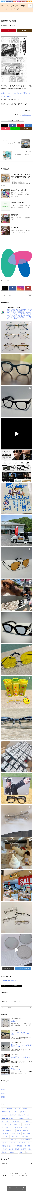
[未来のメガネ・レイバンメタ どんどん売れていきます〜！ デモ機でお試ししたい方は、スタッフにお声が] (16, 401)
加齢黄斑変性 (18, 1146)
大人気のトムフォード (16, 1069)
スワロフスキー (15, 1133)
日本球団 (27, 1146)
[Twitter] (4, 125)
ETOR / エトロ (27, 1109)
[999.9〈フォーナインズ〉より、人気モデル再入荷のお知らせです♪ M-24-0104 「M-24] (16, 724)
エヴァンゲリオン (15, 1124)
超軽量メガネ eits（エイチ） (19, 1021)
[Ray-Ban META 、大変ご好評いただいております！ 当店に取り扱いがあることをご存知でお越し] (16, 369)
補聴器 (3, 1089)
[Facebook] (12, 125)
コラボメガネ (26, 1124)
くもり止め (5, 1121)
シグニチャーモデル (22, 1130)
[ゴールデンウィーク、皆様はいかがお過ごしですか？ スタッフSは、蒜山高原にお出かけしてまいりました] (16, 595)
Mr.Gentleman (25, 1112)
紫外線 (11, 1149)
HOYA (15, 1112)
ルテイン (4, 1143)
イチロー (4, 1124)
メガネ (3, 1086)
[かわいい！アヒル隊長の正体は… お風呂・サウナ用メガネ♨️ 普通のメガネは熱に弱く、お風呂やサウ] (16, 692)
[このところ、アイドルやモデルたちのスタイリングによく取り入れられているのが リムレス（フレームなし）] (16, 917)
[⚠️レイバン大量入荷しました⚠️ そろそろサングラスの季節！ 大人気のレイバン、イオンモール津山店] (16, 756)
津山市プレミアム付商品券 (19, 190)
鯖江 (21, 1152)
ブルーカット (25, 1136)
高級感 (4, 1152)
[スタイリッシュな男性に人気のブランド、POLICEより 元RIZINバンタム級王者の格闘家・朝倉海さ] (16, 788)
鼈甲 (27, 1152)
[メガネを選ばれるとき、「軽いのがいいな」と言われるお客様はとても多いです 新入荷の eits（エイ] (16, 337)
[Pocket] (5, 128)
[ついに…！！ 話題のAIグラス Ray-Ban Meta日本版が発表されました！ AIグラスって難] (16, 466)
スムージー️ (14, 227)
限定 (30, 1149)
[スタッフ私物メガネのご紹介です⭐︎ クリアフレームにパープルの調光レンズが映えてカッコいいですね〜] (16, 821)
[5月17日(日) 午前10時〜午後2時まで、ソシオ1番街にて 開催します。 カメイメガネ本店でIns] (16, 498)
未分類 (3, 1097)
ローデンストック (24, 1143)
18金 (3, 1109)
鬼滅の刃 (12, 1152)
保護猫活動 (14, 215)
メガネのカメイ (26, 115)
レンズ (13, 1143)
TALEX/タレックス (24, 1118)
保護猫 (4, 1146)
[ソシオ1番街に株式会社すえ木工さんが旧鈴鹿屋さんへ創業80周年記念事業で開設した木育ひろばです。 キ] (16, 853)
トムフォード (26, 1133)
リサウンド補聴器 (25, 1139)
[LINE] (15, 128)
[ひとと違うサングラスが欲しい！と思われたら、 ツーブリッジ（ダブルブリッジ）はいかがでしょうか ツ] (16, 563)
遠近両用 (23, 1149)
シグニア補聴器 (6, 1130)
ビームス (4, 1136)
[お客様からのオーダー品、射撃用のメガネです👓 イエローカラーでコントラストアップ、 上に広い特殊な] (16, 659)
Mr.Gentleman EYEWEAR (9, 1115)
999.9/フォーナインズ (13, 1109)
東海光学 (4, 1149)
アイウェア (26, 1121)
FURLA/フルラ (6, 1112)
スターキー (5, 1133)
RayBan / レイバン (24, 1115)
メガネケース (13, 1139)
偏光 (10, 1146)
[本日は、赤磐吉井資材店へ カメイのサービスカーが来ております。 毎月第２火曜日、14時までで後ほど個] (16, 530)
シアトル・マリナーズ (21, 1127)
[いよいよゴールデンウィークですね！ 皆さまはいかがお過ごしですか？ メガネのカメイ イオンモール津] (16, 627)
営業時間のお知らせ (17, 202)
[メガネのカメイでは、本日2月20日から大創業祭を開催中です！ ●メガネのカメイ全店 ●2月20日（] (16, 885)
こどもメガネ (15, 1121)
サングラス (5, 1127)
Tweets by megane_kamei (8, 980)
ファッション (14, 1136)
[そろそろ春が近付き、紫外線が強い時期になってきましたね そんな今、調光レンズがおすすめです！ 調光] (16, 950)
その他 (13, 25)
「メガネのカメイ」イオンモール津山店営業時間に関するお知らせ (21, 177)
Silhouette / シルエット (8, 1118)
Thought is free (26, 1175)
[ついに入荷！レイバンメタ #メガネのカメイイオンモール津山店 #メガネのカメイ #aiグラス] (16, 433)
